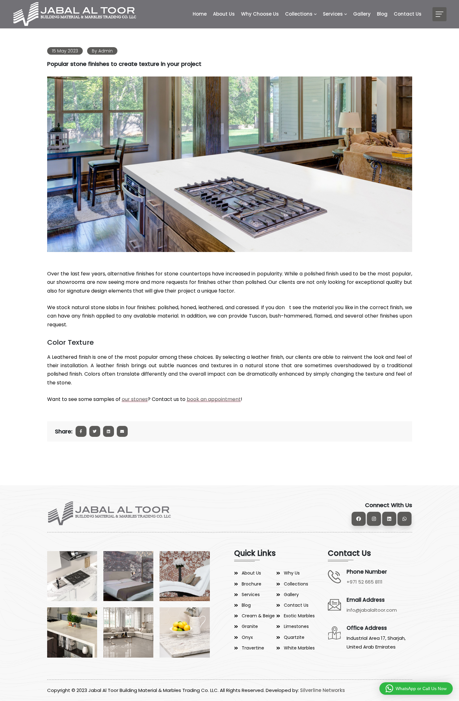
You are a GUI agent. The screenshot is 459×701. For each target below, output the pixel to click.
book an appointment (214, 399)
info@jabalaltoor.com (372, 610)
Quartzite (294, 637)
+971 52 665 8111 (365, 582)
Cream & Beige (258, 616)
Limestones (296, 626)
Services (333, 14)
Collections (299, 14)
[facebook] (359, 519)
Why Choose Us (260, 14)
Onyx (247, 637)
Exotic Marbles (299, 616)
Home (200, 14)
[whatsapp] (404, 519)
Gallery (362, 14)
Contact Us (408, 14)
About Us (224, 14)
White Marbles (299, 648)
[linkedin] (389, 519)
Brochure (251, 584)
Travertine (253, 648)
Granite (250, 626)
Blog (382, 14)
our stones (135, 399)
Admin (105, 51)
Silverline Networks (322, 690)
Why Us (292, 573)
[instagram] (374, 519)
